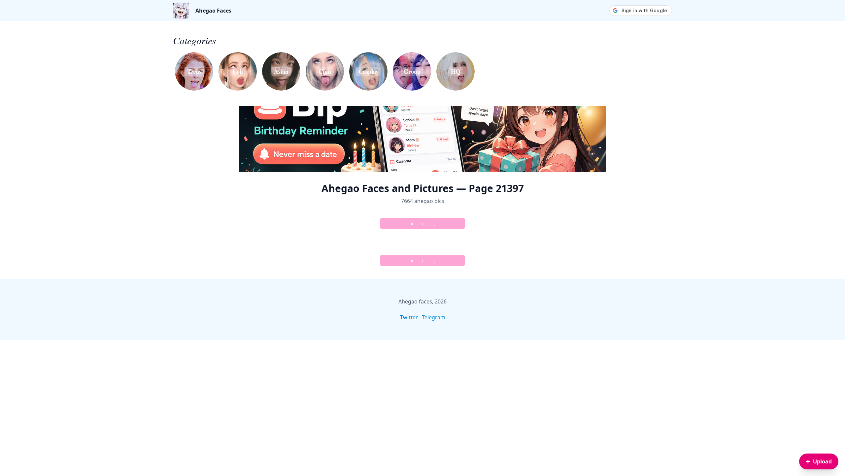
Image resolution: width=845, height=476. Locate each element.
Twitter (409, 317)
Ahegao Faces (213, 10)
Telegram (433, 317)
